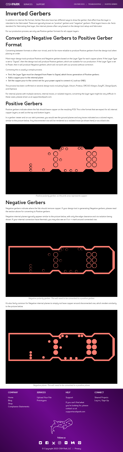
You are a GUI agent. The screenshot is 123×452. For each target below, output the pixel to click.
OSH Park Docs (79, 4)
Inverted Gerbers (111, 4)
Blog (10, 400)
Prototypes (42, 400)
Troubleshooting (94, 4)
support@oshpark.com (75, 411)
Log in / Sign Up (102, 400)
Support (40, 4)
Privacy (78, 448)
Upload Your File (44, 397)
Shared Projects (101, 397)
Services (28, 4)
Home (10, 397)
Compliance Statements (18, 406)
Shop (10, 403)
